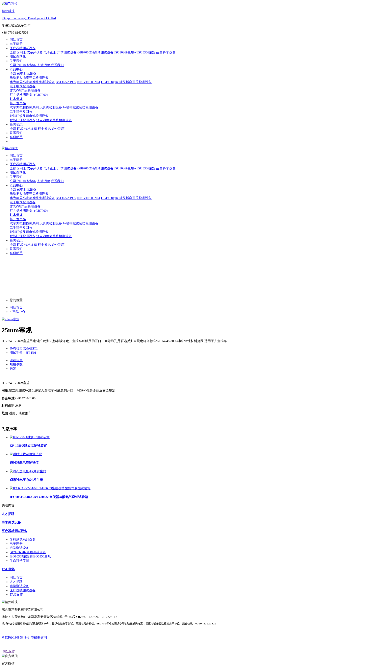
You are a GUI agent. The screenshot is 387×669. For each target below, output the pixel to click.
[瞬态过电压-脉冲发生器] (28, 471)
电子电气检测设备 (22, 202)
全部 (13, 52)
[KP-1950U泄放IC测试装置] (30, 437)
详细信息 (16, 360)
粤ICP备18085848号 (15, 637)
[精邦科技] (193, 148)
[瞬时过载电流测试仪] (26, 454)
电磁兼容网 (39, 637)
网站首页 (16, 39)
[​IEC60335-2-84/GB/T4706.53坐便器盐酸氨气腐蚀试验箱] (50, 488)
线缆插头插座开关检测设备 (29, 193)
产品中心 (18, 311)
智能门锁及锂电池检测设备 (29, 232)
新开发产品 (18, 219)
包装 (13, 368)
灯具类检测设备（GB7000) (29, 210)
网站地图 (9, 651)
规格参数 (16, 364)
